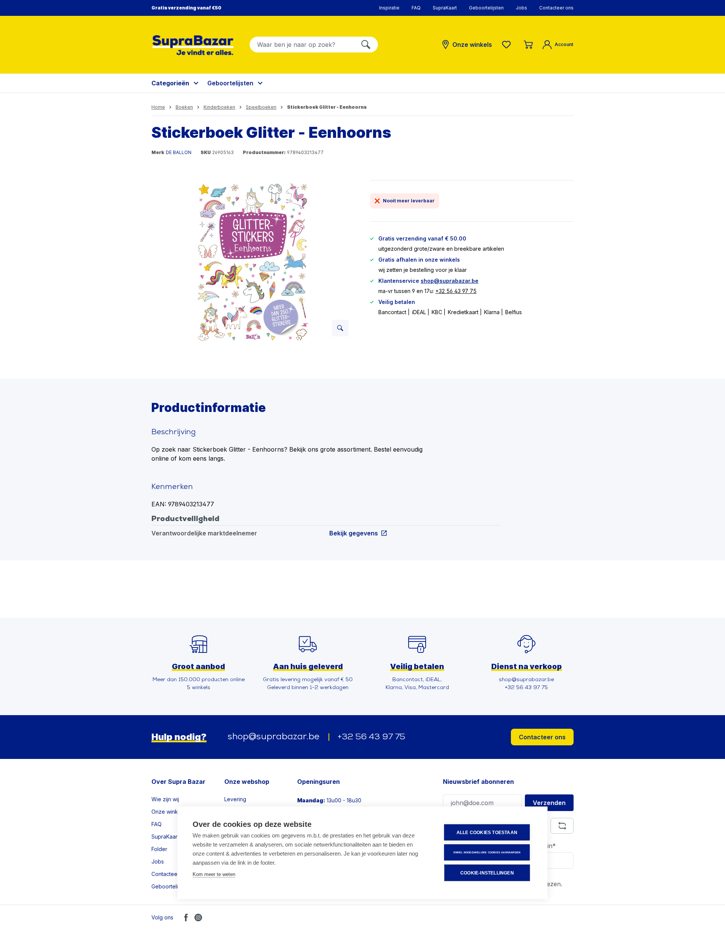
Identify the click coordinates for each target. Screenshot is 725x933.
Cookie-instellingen (487, 873)
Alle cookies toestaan (487, 832)
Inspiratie (389, 8)
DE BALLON (178, 152)
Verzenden (549, 803)
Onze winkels (168, 811)
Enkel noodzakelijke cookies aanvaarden (487, 852)
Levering (235, 799)
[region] (253, 261)
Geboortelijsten (486, 8)
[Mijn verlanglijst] (508, 44)
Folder (159, 849)
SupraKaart (445, 8)
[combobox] (302, 44)
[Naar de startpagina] (193, 45)
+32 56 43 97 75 (456, 291)
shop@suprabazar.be (449, 281)
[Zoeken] (366, 44)
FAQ (416, 8)
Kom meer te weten (214, 874)
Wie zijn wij (165, 799)
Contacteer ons (556, 8)
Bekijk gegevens (353, 533)
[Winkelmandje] (528, 44)
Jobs (521, 8)
